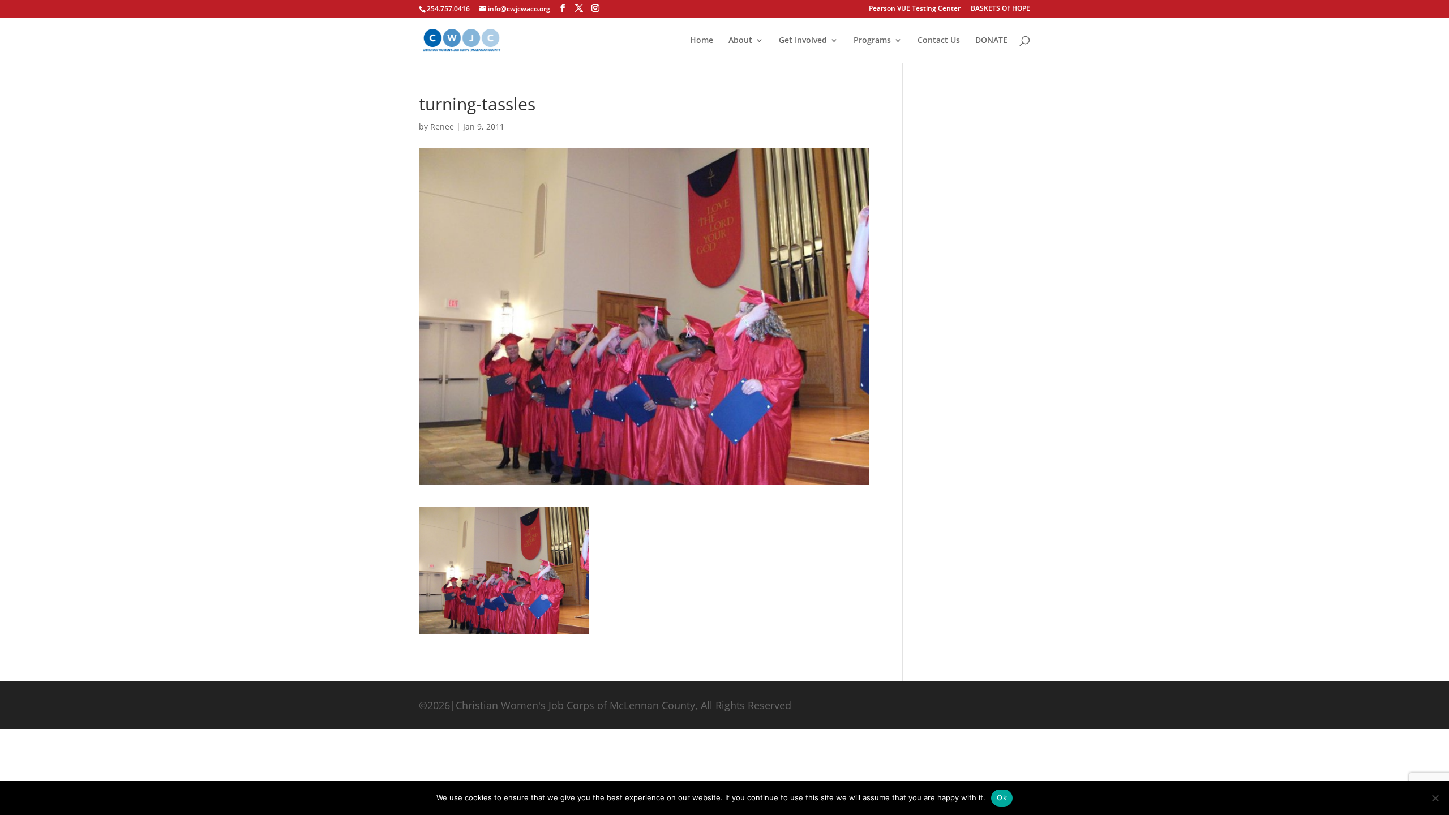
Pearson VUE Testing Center (915, 9)
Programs (872, 40)
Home (701, 40)
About (740, 40)
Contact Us (939, 40)
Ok (1002, 797)
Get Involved (803, 40)
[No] (1435, 798)
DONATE (991, 40)
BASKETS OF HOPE (1000, 9)
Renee (442, 126)
